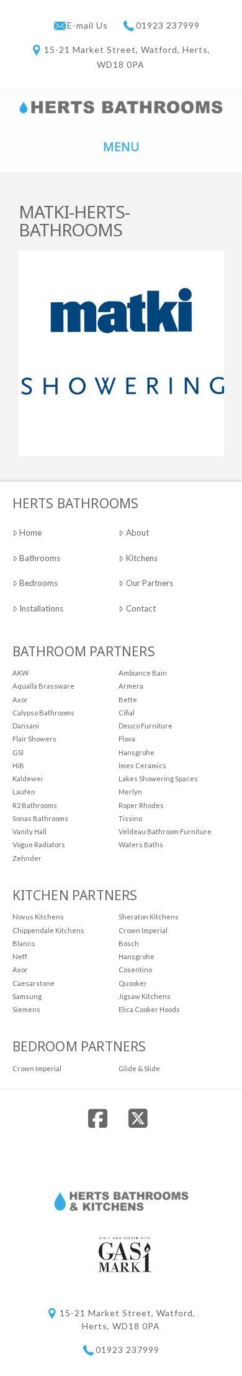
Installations (41, 608)
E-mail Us (88, 25)
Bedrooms (38, 583)
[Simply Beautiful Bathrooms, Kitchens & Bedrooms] (121, 106)
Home (30, 532)
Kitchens (142, 558)
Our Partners (149, 583)
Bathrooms (39, 558)
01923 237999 (168, 25)
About (137, 532)
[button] (121, 145)
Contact (141, 608)
